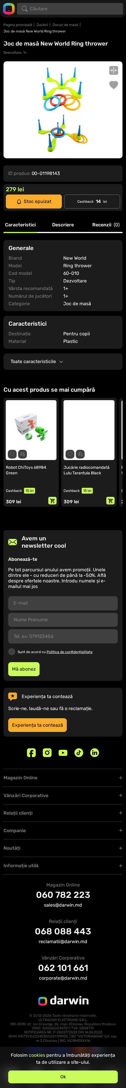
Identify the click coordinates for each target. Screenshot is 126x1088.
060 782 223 (63, 895)
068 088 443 (63, 931)
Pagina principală (18, 25)
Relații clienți (18, 813)
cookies (37, 1055)
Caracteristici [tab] (20, 225)
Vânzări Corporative (26, 795)
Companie (15, 830)
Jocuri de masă (65, 25)
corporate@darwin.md (63, 978)
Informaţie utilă (21, 865)
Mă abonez (24, 669)
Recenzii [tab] (106, 225)
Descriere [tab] (63, 225)
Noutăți (12, 848)
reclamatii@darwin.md (63, 941)
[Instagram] (47, 752)
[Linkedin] (94, 752)
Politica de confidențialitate (70, 652)
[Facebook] (31, 752)
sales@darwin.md (63, 905)
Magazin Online (21, 777)
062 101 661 (63, 968)
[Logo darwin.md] (9, 8)
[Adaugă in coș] (52, 500)
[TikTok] (78, 752)
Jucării (42, 25)
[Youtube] (63, 752)
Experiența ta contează (37, 725)
